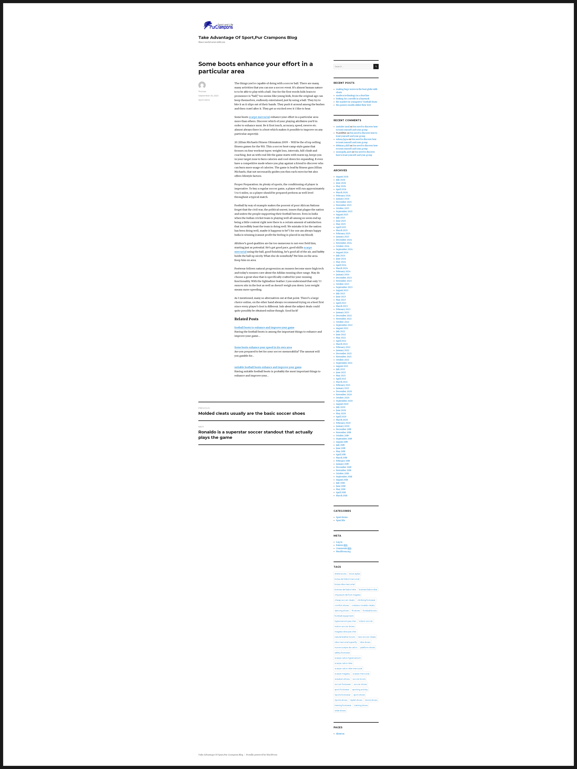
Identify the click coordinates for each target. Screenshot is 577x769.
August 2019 (342, 442)
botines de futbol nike (345, 589)
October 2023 (342, 284)
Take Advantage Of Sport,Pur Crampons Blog (247, 37)
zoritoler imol (342, 126)
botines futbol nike (368, 589)
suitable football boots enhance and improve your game (268, 367)
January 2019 (342, 464)
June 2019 (340, 448)
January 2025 (342, 236)
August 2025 (342, 214)
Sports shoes (341, 700)
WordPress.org (343, 551)
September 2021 (344, 363)
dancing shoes (342, 610)
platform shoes (367, 647)
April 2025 (341, 227)
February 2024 (343, 271)
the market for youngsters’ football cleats (356, 102)
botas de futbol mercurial (347, 579)
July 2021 (340, 369)
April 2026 (341, 189)
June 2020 (341, 410)
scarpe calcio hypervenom (348, 658)
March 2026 (342, 192)
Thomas (202, 91)
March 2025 (342, 230)
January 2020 (342, 426)
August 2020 (342, 404)
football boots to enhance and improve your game (264, 327)
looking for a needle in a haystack (352, 98)
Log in (339, 542)
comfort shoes (342, 605)
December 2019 (343, 429)
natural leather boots (345, 637)
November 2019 (343, 432)
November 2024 (344, 243)
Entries (341, 545)
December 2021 (343, 353)
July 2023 (340, 293)
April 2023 (341, 303)
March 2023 (342, 306)
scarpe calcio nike (343, 663)
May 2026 (341, 186)
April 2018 (341, 492)
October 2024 (342, 246)
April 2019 (341, 454)
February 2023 (343, 309)
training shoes (361, 705)
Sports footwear (343, 695)
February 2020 (343, 423)
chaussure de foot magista (347, 595)
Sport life (340, 520)
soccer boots (359, 679)
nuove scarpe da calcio (346, 647)
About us (340, 733)
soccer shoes (360, 684)
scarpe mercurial (259, 116)
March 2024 (342, 268)
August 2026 (342, 176)
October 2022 (342, 322)
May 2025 (341, 224)
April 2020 (341, 416)
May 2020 (341, 413)
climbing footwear (366, 600)
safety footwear (342, 652)
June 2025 (341, 221)
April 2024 (341, 265)
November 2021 (343, 356)
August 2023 (342, 290)
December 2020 (344, 391)
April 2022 (341, 341)
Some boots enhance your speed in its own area (263, 347)
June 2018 (340, 486)
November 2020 (344, 394)
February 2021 (343, 385)
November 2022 (344, 319)
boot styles (354, 574)
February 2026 (343, 195)
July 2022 (340, 331)
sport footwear (342, 689)
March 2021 (341, 382)
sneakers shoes (342, 679)
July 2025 (340, 217)
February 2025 (343, 233)
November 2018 (343, 470)
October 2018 (342, 473)
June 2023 (341, 296)
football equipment (344, 616)
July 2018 (340, 483)
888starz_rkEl (342, 145)
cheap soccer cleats (344, 600)
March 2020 (342, 420)
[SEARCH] (376, 66)
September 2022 (344, 325)
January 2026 (342, 199)
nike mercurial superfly (346, 642)
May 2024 (341, 262)
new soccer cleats (367, 637)
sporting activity (360, 689)
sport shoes (359, 695)
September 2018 (344, 476)
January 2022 (342, 350)
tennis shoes (371, 700)
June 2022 (341, 334)
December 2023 (344, 277)
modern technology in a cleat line (352, 95)
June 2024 (341, 259)
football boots (370, 610)
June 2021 (341, 372)
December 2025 (344, 202)
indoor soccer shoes (344, 626)
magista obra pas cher (345, 631)
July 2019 (340, 445)
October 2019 (342, 435)
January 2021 (342, 388)
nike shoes (365, 642)
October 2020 (342, 397)
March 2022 (342, 344)
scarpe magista (342, 673)
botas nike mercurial (345, 584)
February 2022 (343, 347)
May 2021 (340, 375)
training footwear (343, 705)
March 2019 (341, 457)
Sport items (204, 100)
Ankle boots (340, 574)
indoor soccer (366, 621)
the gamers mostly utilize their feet (353, 105)
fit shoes (356, 610)
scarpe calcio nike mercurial (348, 668)
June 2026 (341, 183)
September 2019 (344, 438)
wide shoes (340, 710)
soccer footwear (343, 684)
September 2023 (344, 287)
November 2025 (343, 205)
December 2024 (344, 240)
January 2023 (342, 312)
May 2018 (340, 489)
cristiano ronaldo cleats (363, 605)
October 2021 (342, 360)
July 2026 (340, 180)
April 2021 (341, 379)
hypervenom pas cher (345, 621)
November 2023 (344, 281)
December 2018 (343, 467)
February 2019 (343, 461)
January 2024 (342, 274)
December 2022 (344, 315)
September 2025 (344, 211)
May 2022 (341, 337)
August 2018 (342, 480)
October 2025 (342, 208)
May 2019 (340, 451)
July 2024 (340, 255)
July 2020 (340, 407)
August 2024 (342, 252)
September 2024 (344, 249)
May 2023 (341, 300)
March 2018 (341, 495)
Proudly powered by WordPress (261, 755)
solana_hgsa (342, 139)
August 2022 (342, 328)
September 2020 (344, 401)
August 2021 (342, 366)
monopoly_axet (343, 152)
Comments (343, 548)
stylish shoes (356, 700)
